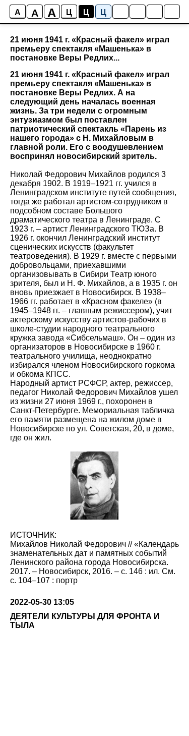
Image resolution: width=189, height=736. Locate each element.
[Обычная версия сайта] (172, 12)
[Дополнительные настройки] (155, 12)
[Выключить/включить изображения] (120, 12)
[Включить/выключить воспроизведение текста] (138, 12)
